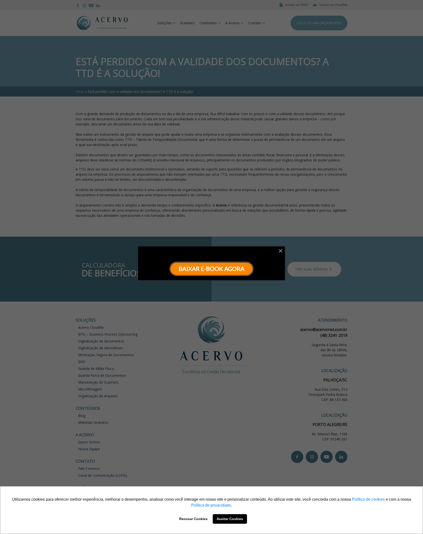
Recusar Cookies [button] (193, 519)
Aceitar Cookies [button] (230, 519)
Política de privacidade (211, 505)
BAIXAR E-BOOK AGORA (211, 268)
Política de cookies (368, 499)
